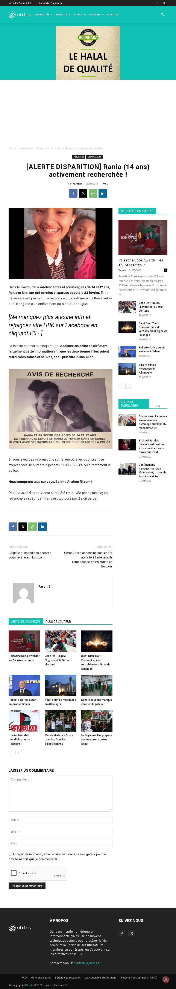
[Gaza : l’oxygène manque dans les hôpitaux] (96, 685)
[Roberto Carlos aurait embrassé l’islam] (24, 685)
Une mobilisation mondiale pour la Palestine (19, 739)
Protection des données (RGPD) (138, 977)
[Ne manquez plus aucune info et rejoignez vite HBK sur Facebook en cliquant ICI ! (53, 325)
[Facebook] (157, 3)
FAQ (24, 977)
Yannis (122, 270)
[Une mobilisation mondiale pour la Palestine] (24, 721)
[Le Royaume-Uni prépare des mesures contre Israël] (96, 721)
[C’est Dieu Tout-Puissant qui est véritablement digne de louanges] (96, 641)
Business (94, 14)
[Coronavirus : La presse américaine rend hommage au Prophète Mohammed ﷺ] (127, 420)
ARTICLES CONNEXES (26, 621)
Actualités (42, 14)
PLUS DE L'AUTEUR (58, 621)
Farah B (77, 183)
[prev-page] (11, 752)
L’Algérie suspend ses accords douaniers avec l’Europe (30, 555)
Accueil (13, 148)
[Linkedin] (103, 193)
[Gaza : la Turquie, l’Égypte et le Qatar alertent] (60, 641)
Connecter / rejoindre (50, 3)
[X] (164, 3)
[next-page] (18, 752)
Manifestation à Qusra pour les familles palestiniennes (59, 739)
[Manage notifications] (165, 979)
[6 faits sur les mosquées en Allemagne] (60, 685)
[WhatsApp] (93, 193)
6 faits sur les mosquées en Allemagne (147, 368)
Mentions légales (41, 977)
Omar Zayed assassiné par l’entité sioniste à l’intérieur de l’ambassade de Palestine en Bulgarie (88, 559)
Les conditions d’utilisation (100, 977)
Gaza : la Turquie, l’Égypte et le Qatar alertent (57, 660)
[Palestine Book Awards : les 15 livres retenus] (24, 641)
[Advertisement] (88, 112)
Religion (61, 14)
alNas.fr (28, 985)
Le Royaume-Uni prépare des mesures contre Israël (96, 739)
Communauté (45, 148)
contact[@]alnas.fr (87, 963)
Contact (112, 14)
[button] (162, 15)
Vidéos (78, 14)
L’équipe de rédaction (67, 977)
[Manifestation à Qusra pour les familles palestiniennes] (60, 721)
